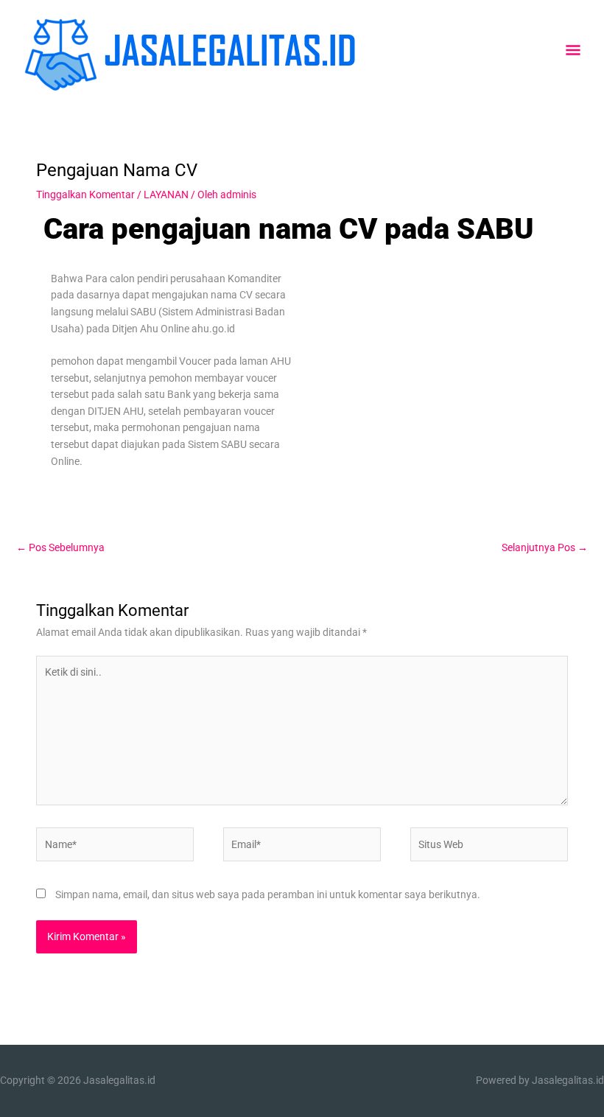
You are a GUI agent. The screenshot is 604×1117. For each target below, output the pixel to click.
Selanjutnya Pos (545, 547)
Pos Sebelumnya (60, 547)
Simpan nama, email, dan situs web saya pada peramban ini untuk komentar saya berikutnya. (267, 894)
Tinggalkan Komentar (85, 194)
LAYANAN (166, 194)
